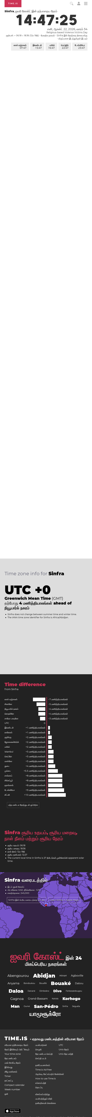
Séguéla (76, 1006)
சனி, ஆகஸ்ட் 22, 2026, (67, 29)
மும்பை (8, 771)
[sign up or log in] (78, 4)
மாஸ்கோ (8, 761)
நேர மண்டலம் (10, 1058)
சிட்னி (7, 795)
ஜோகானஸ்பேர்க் (12, 742)
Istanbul (9, 751)
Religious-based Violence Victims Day (66, 32)
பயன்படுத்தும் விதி (43, 1098)
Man (15, 1006)
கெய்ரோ (8, 756)
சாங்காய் (8, 775)
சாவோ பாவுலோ (11, 718)
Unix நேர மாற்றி (66, 1054)
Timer (8, 1076)
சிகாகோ (8, 704)
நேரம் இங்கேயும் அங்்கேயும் (17, 1049)
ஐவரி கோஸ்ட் (37, 956)
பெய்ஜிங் (65, 46)
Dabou (79, 983)
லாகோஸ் (8, 732)
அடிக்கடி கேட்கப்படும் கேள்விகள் (49, 1074)
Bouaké (61, 983)
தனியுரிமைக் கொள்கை (45, 1103)
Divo (57, 991)
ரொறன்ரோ (9, 714)
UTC (7, 723)
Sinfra (65, 1006)
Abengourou (18, 976)
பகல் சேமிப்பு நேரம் (12, 1063)
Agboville (77, 975)
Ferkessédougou (74, 991)
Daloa (16, 991)
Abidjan (44, 975)
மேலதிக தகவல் (48, 35)
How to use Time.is (45, 1078)
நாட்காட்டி (9, 1080)
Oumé (27, 1006)
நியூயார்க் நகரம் (11, 709)
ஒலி (6, 1094)
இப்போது (8, 1067)
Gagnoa (17, 999)
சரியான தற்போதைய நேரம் (16, 1045)
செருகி (38, 1049)
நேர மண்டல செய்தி (44, 1054)
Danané (31, 991)
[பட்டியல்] (85, 4)
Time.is (13, 3)
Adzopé (63, 975)
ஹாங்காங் (9, 785)
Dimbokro (44, 991)
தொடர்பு (39, 1087)
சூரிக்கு (8, 737)
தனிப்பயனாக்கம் (42, 1065)
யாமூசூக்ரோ (45, 1013)
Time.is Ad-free (43, 1069)
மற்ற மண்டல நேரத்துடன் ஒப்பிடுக (23, 805)
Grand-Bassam (38, 998)
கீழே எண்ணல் (11, 1071)
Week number (12, 1089)
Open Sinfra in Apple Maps (64, 900)
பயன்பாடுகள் (41, 1045)
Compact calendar (15, 1085)
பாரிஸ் (51, 46)
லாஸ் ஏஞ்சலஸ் (20, 46)
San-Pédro (46, 1006)
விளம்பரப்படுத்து (42, 1094)
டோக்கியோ (80, 46)
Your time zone (13, 1054)
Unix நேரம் (64, 1049)
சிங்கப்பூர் (9, 780)
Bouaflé (43, 983)
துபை (7, 766)
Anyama (13, 983)
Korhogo (71, 998)
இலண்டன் (37, 46)
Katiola (55, 998)
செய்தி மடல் (40, 1058)
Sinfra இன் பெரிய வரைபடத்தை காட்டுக (26, 900)
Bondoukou (29, 983)
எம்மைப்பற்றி (40, 1083)
